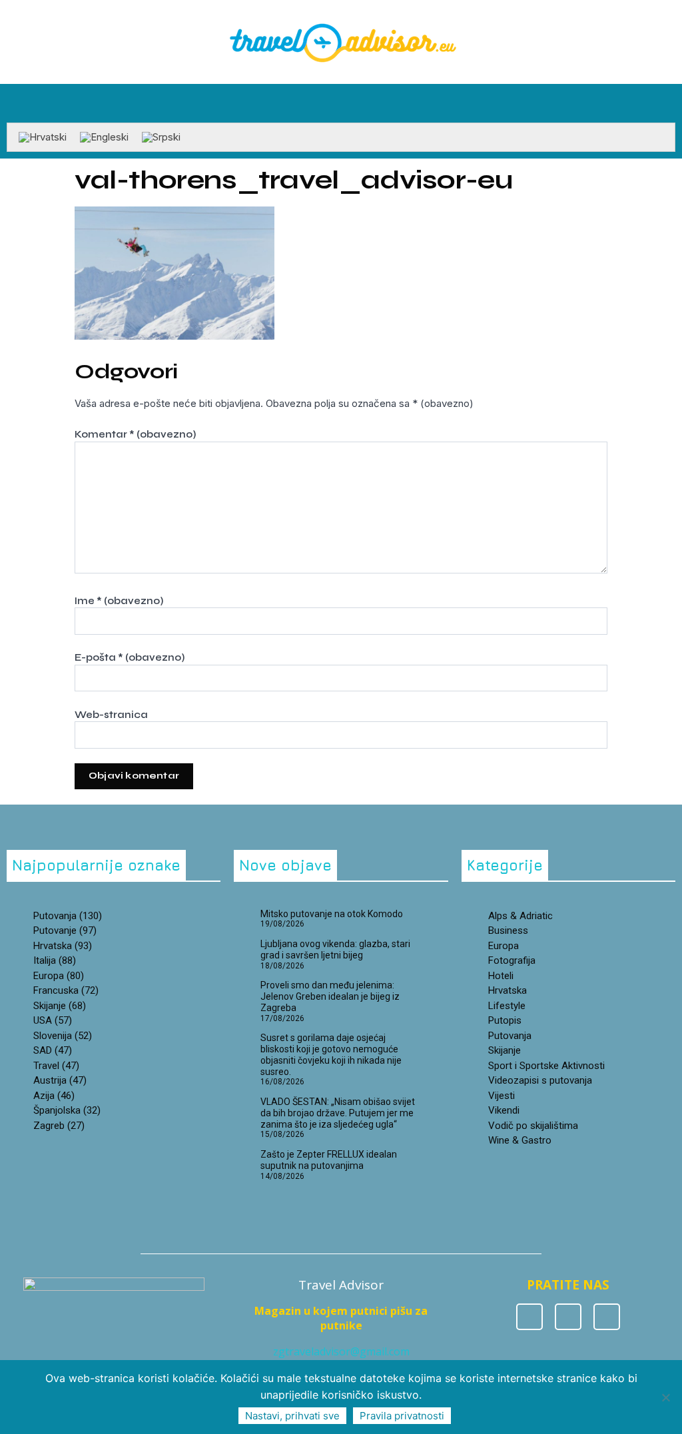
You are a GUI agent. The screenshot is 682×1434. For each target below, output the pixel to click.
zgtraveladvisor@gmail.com (341, 1351)
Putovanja (509, 1036)
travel (56, 1066)
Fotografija (511, 960)
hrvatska (62, 946)
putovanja (67, 916)
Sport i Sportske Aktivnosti (546, 1066)
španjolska (67, 1110)
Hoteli (500, 976)
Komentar (135, 434)
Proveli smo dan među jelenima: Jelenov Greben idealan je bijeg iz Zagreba (330, 996)
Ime (119, 601)
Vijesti (501, 1096)
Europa (58, 976)
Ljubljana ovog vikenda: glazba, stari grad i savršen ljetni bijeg (335, 949)
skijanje (59, 1006)
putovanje (65, 930)
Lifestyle (506, 1006)
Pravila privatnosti (402, 1415)
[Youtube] (606, 1316)
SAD (52, 1050)
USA (52, 1020)
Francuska (66, 990)
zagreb (59, 1126)
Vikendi (503, 1110)
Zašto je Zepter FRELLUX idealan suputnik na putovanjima (328, 1160)
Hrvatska (507, 990)
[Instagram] (568, 1316)
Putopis (504, 1020)
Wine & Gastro (519, 1140)
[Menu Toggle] (341, 116)
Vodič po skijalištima (533, 1126)
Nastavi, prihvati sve (292, 1415)
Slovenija (62, 1036)
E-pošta (129, 657)
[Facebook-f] (529, 1316)
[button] (666, 100)
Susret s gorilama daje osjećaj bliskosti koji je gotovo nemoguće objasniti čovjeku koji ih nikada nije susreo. (331, 1054)
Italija (54, 960)
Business (508, 930)
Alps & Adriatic (520, 916)
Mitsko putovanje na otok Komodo (331, 913)
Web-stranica (111, 715)
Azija (54, 1096)
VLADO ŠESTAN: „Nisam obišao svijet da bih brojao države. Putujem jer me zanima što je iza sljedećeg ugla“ (337, 1113)
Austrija (60, 1080)
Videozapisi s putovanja (540, 1080)
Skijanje (504, 1050)
